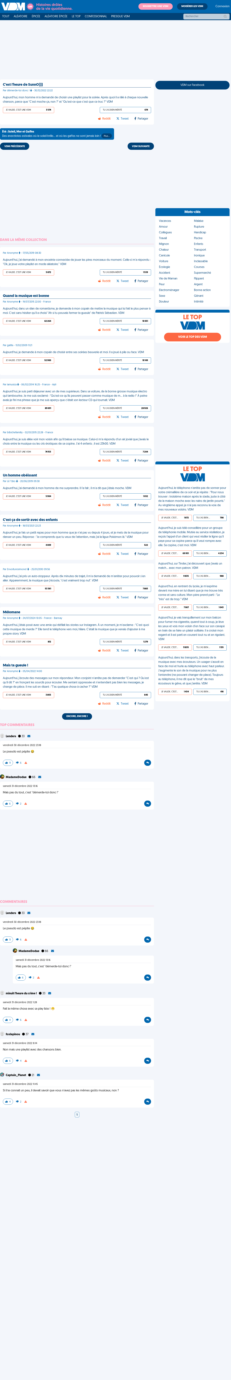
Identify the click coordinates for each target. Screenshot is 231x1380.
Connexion (222, 6)
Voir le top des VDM (192, 337)
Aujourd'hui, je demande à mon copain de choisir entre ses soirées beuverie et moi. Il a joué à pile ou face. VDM (73, 352)
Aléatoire (20, 16)
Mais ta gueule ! (15, 665)
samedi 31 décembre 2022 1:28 (20, 1002)
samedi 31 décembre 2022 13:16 (20, 786)
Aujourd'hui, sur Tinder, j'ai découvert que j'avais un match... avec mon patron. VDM (190, 566)
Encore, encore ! (77, 716)
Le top (76, 16)
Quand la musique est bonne (26, 296)
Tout (5, 16)
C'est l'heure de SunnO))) (23, 85)
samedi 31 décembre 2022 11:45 (20, 1084)
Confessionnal (96, 16)
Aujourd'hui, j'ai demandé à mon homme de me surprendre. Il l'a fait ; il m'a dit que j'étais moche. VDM (67, 488)
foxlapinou (13, 1034)
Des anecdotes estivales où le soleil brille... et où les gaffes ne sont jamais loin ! (56, 134)
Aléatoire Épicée (56, 16)
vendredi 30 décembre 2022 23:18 (22, 745)
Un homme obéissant (20, 475)
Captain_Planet (16, 1075)
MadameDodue (16, 777)
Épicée (36, 16)
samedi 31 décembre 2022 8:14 (20, 1043)
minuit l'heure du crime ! (21, 993)
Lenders (11, 736)
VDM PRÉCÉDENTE (14, 146)
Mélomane (11, 612)
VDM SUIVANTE (141, 146)
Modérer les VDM (192, 6)
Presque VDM (120, 16)
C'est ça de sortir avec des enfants (30, 520)
